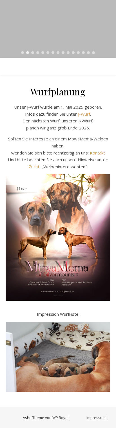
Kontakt (97, 153)
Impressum (96, 417)
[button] (22, 52)
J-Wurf (84, 114)
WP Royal (60, 417)
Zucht (34, 166)
